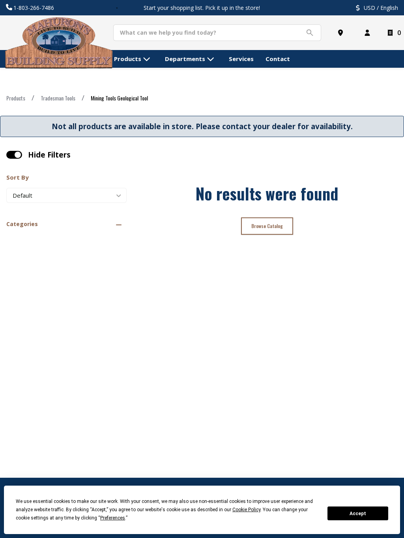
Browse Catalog (267, 226)
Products (15, 98)
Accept (358, 513)
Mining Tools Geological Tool (119, 98)
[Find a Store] (342, 33)
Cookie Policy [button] (246, 509)
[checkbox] (14, 155)
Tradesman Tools (58, 98)
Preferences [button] (112, 518)
